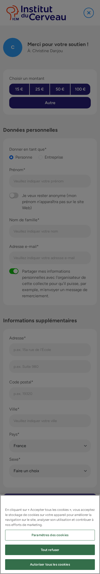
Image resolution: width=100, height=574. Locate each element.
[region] (50, 534)
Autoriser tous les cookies (50, 564)
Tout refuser (50, 550)
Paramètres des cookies (50, 535)
